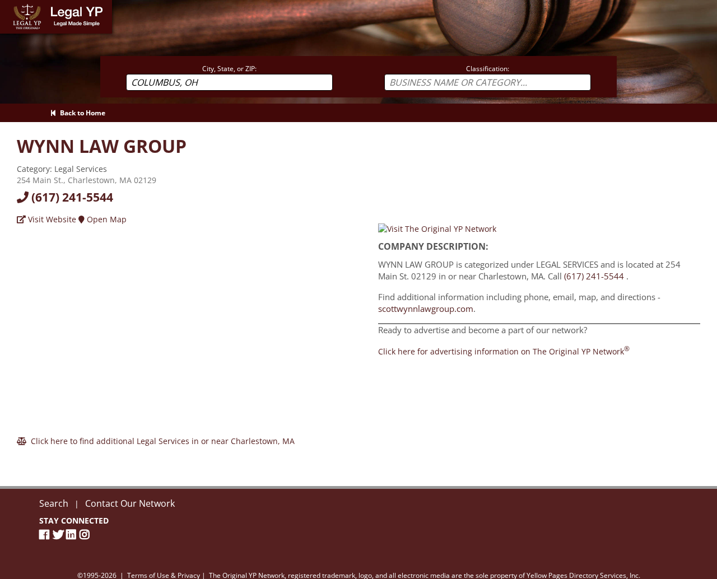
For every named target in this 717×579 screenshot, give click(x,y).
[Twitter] (59, 534)
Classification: (487, 68)
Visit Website (51, 219)
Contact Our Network (130, 503)
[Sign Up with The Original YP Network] (437, 228)
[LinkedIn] (73, 534)
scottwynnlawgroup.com (425, 308)
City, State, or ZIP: (229, 68)
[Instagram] (86, 534)
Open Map (106, 219)
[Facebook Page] (46, 534)
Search (53, 503)
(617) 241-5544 (71, 197)
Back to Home (81, 113)
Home (11, 5)
